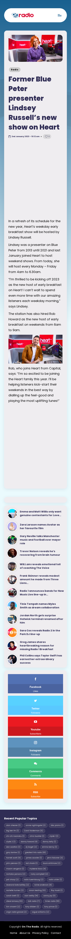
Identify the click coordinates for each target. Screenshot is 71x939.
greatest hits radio (35, 852)
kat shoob (32, 863)
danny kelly (49, 841)
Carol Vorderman (33, 830)
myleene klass (37, 868)
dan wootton (13, 847)
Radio (14, 69)
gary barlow (13, 852)
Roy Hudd (57, 890)
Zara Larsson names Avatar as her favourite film (40, 526)
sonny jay (49, 895)
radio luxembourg (33, 879)
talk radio (34, 901)
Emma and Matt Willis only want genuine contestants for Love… (40, 513)
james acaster (34, 857)
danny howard (29, 841)
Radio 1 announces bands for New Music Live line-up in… (42, 592)
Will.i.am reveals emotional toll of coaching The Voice (40, 566)
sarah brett (12, 895)
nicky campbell (39, 874)
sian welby (31, 895)
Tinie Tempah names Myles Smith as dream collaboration (39, 605)
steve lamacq (14, 901)
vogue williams (40, 912)
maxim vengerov (15, 868)
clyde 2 (11, 841)
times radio (52, 901)
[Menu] (59, 15)
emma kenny (49, 847)
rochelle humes (15, 890)
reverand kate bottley (17, 885)
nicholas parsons (15, 874)
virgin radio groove (16, 912)
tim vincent (13, 906)
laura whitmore (51, 863)
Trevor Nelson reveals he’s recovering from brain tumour (40, 553)
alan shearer (13, 825)
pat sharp (12, 879)
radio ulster (55, 879)
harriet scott (13, 857)
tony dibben (32, 906)
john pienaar (13, 863)
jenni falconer (55, 857)
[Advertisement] (35, 179)
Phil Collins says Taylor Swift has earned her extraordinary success (41, 659)
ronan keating (37, 890)
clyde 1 (54, 836)
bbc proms (57, 825)
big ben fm (12, 830)
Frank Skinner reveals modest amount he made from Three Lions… (39, 579)
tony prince (50, 906)
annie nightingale (35, 825)
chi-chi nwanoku (15, 836)
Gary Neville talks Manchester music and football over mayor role (40, 539)
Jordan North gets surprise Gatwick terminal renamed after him (41, 619)
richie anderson (43, 885)
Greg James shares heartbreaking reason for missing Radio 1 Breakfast (37, 645)
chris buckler (37, 836)
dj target (31, 847)
